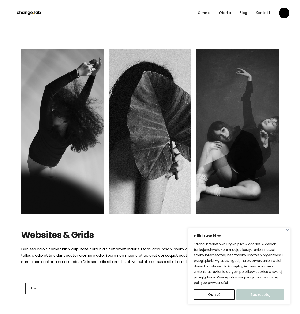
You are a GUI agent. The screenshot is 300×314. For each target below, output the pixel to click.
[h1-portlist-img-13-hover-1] (62, 131)
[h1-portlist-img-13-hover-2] (150, 131)
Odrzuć (214, 294)
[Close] (287, 230)
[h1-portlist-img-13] (237, 131)
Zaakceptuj (260, 294)
